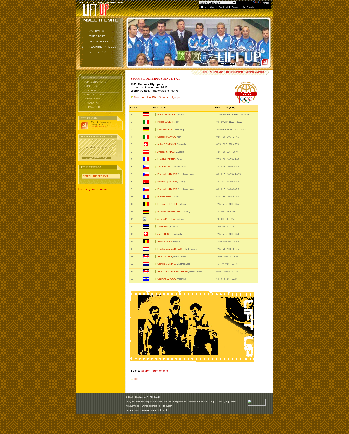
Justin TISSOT (164, 234)
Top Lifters (91, 86)
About (213, 7)
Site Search (248, 7)
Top (136, 379)
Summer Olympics (255, 72)
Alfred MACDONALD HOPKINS (172, 271)
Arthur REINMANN (166, 144)
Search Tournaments (154, 370)
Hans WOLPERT (165, 129)
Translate (266, 3)
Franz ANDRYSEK (166, 114)
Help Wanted (92, 107)
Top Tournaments (95, 82)
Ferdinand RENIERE (167, 204)
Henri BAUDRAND (166, 159)
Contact (235, 7)
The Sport (93, 36)
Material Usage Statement (154, 410)
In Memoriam (91, 103)
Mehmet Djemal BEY (167, 181)
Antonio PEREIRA (166, 219)
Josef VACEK (163, 166)
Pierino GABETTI (165, 122)
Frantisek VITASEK (167, 174)
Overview (92, 31)
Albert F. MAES (164, 241)
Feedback (224, 7)
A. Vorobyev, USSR (96, 158)
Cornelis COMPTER (167, 264)
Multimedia (93, 52)
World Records (94, 94)
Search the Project (95, 176)
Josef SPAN (163, 226)
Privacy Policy (133, 410)
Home (204, 7)
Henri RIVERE (164, 196)
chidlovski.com (98, 126)
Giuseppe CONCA (166, 137)
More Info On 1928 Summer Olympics (158, 97)
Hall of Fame (92, 90)
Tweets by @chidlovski (92, 189)
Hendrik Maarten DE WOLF (170, 249)
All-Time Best (95, 41)
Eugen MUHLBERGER (168, 211)
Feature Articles (98, 46)
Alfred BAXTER (164, 256)
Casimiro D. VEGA (166, 279)
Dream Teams (92, 98)
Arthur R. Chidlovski (150, 397)
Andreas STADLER (166, 152)
